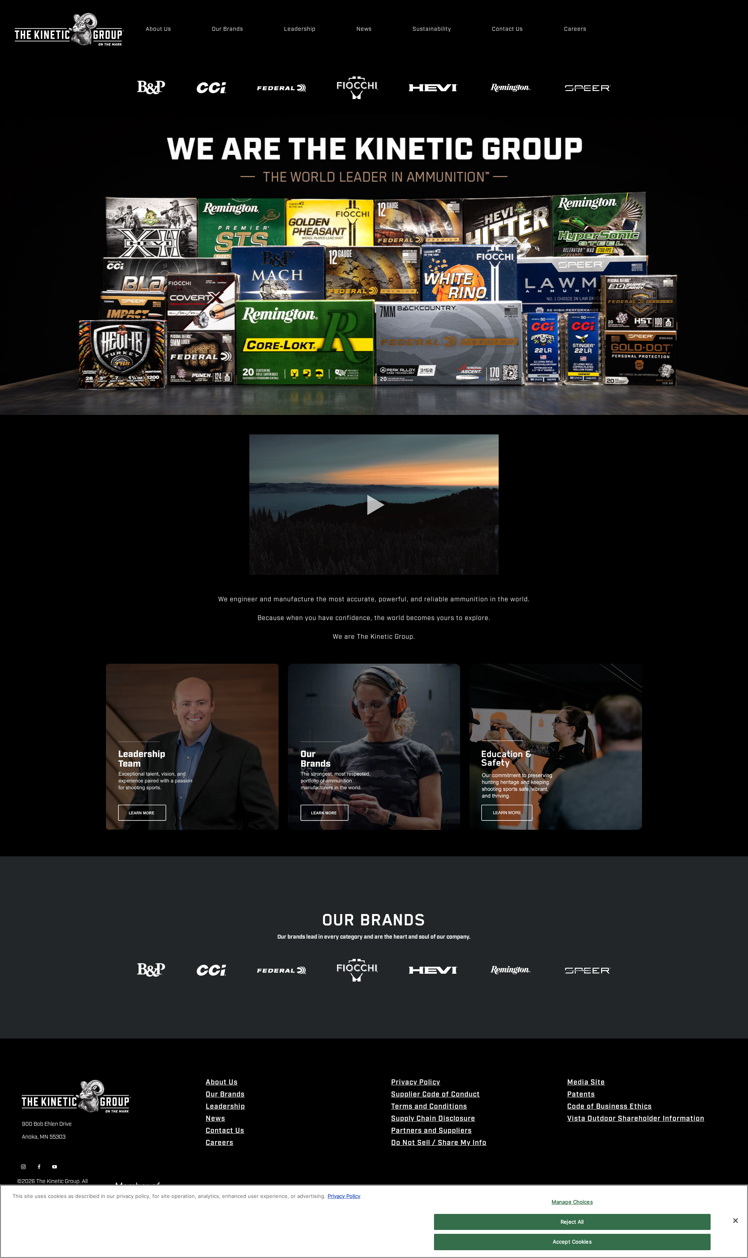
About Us (222, 1082)
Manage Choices (572, 1202)
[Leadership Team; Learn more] (192, 747)
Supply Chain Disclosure (433, 1119)
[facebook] (39, 1167)
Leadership (225, 1107)
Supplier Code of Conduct (435, 1094)
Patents (581, 1094)
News (215, 1119)
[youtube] (54, 1167)
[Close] (735, 1220)
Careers (219, 1143)
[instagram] (23, 1167)
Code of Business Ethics (609, 1107)
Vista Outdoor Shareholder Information (635, 1119)
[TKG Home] (69, 29)
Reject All (572, 1222)
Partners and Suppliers (431, 1131)
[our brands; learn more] (374, 747)
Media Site (586, 1082)
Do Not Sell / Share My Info (439, 1143)
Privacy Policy (415, 1082)
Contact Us (225, 1131)
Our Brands (225, 1094)
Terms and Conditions (429, 1107)
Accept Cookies (572, 1242)
